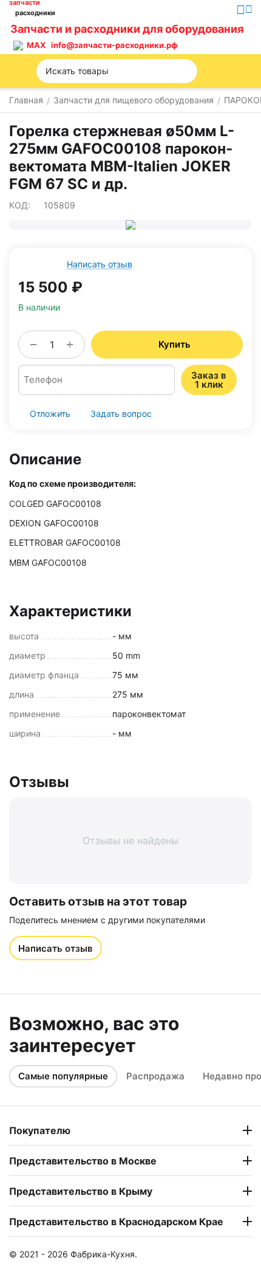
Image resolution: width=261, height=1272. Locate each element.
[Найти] (184, 71)
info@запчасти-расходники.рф (114, 45)
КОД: (19, 205)
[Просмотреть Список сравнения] (191, 37)
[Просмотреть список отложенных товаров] (218, 37)
